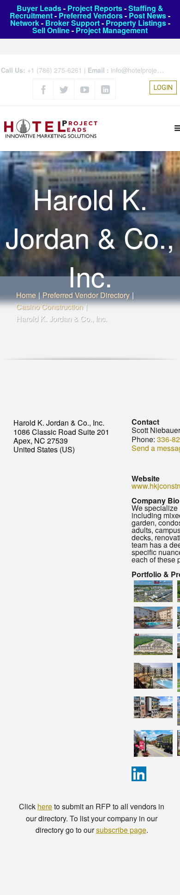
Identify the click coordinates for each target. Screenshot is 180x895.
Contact (145, 421)
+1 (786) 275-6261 (54, 70)
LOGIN (163, 87)
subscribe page (121, 830)
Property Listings (136, 23)
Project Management (112, 30)
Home (26, 295)
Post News (147, 15)
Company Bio (156, 500)
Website (146, 478)
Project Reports (94, 8)
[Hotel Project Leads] (50, 128)
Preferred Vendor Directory (86, 295)
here (44, 806)
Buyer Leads (39, 8)
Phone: (143, 439)
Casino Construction (49, 306)
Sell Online (51, 30)
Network (24, 23)
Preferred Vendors (91, 15)
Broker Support (72, 23)
